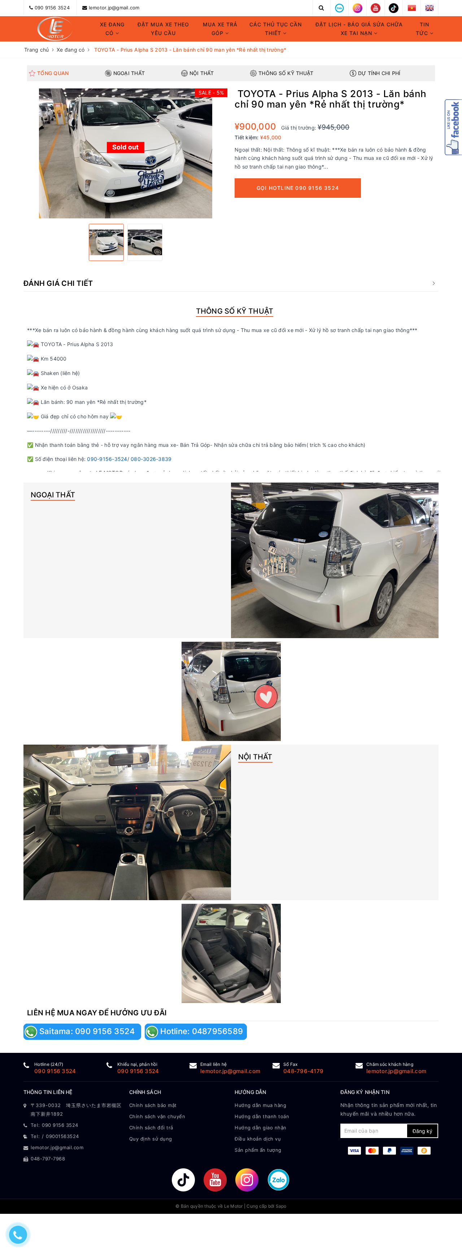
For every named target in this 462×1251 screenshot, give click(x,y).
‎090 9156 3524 (55, 1071)
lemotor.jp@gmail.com (114, 7)
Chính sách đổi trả (151, 1127)
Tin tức (423, 28)
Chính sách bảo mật (153, 1105)
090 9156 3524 (52, 7)
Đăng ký (422, 1131)
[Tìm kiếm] (321, 7)
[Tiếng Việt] (411, 8)
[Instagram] (357, 7)
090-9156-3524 (107, 459)
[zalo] (339, 7)
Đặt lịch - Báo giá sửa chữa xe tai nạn (359, 28)
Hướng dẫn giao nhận (261, 1127)
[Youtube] (375, 7)
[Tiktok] (393, 7)
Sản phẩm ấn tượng (258, 1150)
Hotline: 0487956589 (200, 1031)
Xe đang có (112, 28)
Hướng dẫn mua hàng (260, 1105)
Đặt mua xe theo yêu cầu (163, 28)
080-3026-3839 (151, 459)
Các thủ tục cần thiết (275, 28)
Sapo (281, 1206)
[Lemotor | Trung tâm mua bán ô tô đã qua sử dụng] (55, 29)
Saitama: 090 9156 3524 (87, 1031)
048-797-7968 (48, 1158)
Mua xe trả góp (220, 28)
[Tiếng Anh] (429, 8)
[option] (125, 153)
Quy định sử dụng (150, 1139)
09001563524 (62, 1136)
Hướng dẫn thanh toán (262, 1116)
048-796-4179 (303, 1071)
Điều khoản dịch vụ (258, 1139)
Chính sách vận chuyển (157, 1116)
